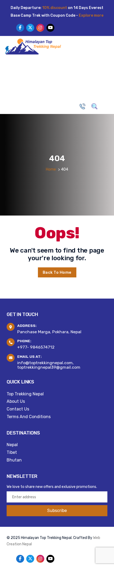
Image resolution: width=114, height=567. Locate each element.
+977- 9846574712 (36, 347)
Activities (90, 67)
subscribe (57, 510)
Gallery (58, 87)
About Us (31, 67)
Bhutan (14, 460)
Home (12, 67)
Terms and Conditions (29, 416)
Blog (41, 87)
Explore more (91, 15)
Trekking (53, 67)
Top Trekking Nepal (25, 393)
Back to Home (57, 272)
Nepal (12, 444)
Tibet (12, 452)
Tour (71, 67)
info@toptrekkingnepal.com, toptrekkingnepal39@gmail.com (48, 365)
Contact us (81, 87)
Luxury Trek (19, 87)
